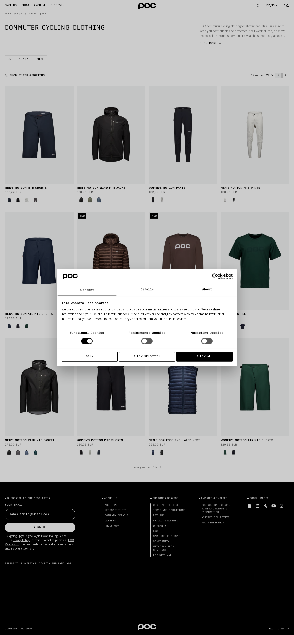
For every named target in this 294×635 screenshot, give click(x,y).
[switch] (147, 341)
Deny (89, 356)
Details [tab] (147, 289)
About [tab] (207, 289)
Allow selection (147, 356)
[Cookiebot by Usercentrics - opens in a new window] (215, 276)
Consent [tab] (87, 290)
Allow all (204, 356)
